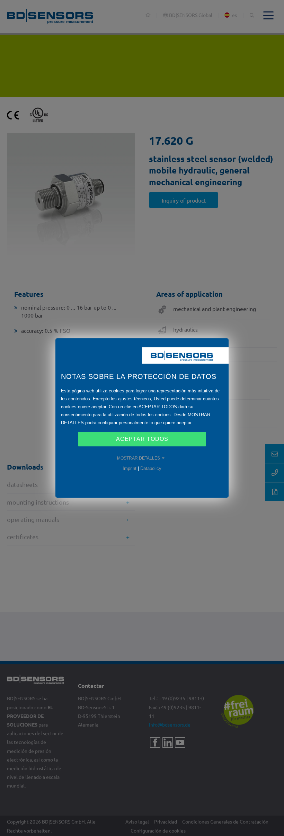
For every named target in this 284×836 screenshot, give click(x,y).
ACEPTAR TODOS (142, 439)
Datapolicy (150, 468)
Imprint (129, 468)
